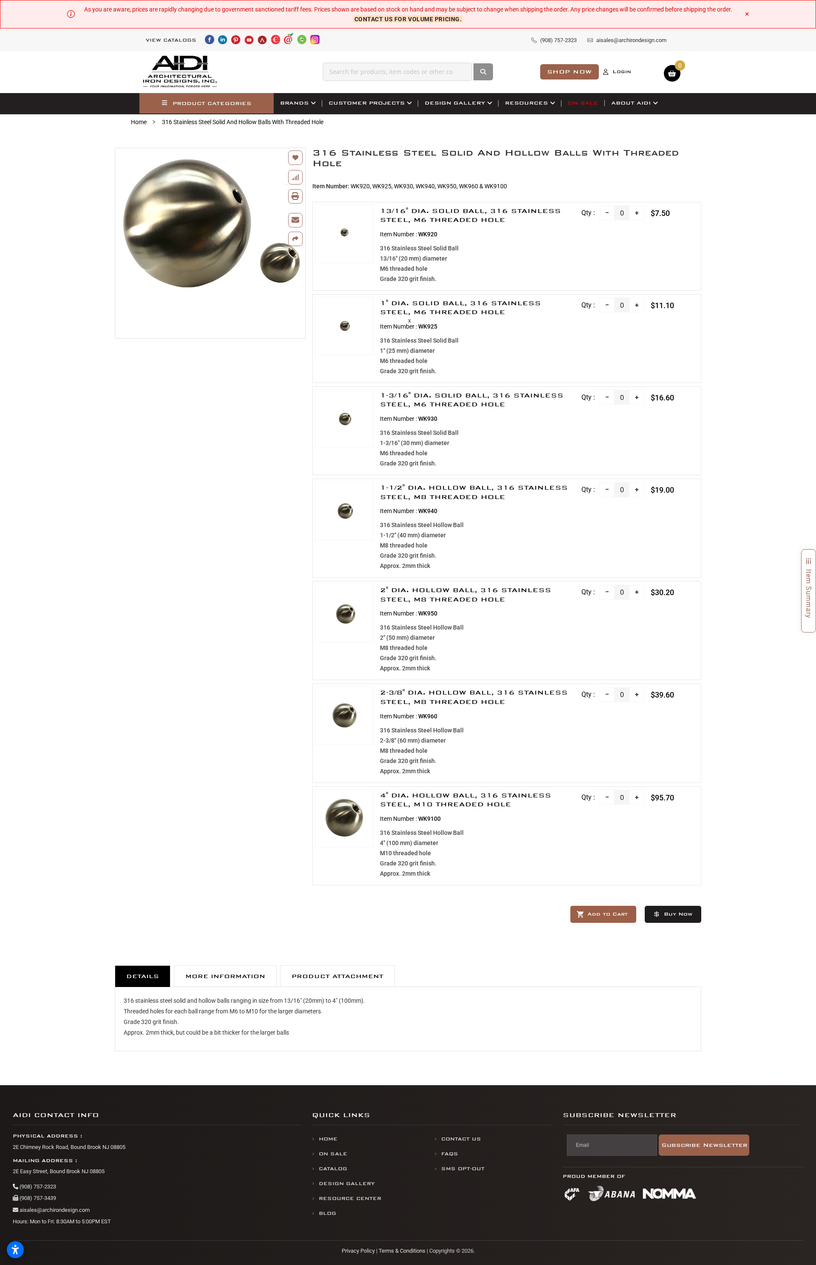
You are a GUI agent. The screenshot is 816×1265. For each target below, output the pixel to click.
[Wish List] (295, 157)
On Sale (333, 1154)
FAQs (449, 1154)
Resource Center (350, 1198)
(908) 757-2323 (37, 1186)
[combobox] (397, 71)
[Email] (295, 220)
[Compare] (295, 177)
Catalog (333, 1168)
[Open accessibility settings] (15, 1249)
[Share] (295, 239)
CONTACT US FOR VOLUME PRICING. (408, 18)
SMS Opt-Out (462, 1168)
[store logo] (180, 71)
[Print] (295, 196)
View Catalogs (171, 40)
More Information (225, 976)
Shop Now (569, 71)
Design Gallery (347, 1183)
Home (139, 122)
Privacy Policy (358, 1251)
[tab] (142, 976)
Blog (327, 1213)
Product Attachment (337, 976)
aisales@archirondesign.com (54, 1210)
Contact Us (461, 1139)
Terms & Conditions (402, 1251)
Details (142, 976)
